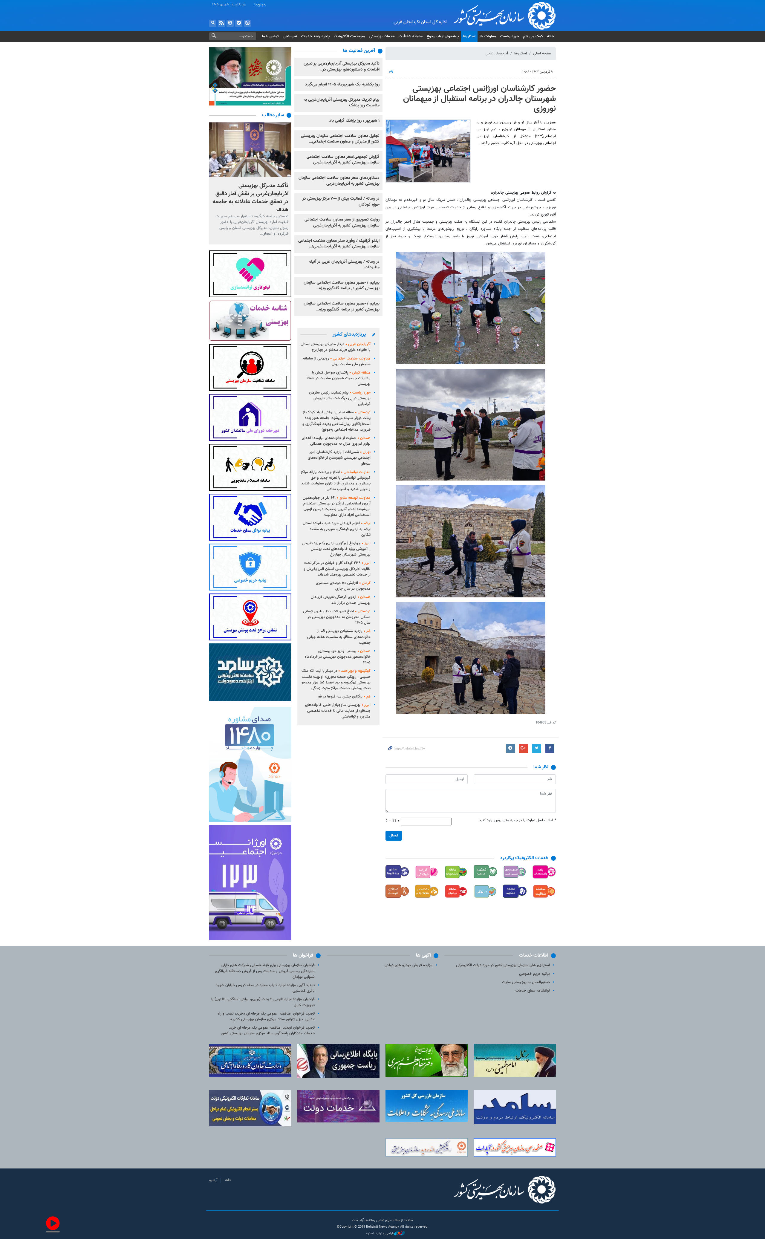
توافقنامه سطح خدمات (532, 991)
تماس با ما (270, 36)
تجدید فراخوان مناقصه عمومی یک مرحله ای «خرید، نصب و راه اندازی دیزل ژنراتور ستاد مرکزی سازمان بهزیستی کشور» (266, 1016)
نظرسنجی (290, 36)
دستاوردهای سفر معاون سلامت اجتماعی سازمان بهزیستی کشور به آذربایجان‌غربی (339, 181)
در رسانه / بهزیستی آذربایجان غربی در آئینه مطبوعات (344, 264)
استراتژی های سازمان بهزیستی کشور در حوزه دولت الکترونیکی (503, 965)
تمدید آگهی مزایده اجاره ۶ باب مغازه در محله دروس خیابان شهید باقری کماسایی (265, 988)
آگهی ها (423, 955)
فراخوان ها (303, 955)
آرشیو (213, 1180)
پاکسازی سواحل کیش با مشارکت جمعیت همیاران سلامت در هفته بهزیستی (339, 378)
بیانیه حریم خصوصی (534, 974)
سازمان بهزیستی (500, 15)
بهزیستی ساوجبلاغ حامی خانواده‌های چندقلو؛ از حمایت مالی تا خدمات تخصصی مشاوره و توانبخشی (338, 710)
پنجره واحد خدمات (315, 36)
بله (238, 23)
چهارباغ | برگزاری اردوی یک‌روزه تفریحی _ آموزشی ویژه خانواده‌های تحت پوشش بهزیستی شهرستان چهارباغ (336, 549)
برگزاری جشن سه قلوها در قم (344, 697)
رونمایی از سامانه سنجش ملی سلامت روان (337, 361)
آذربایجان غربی (497, 53)
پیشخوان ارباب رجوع (443, 36)
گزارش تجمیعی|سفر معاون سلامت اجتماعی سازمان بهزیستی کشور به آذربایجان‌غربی (343, 160)
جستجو (212, 23)
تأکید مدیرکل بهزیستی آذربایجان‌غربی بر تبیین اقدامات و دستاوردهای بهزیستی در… (342, 66)
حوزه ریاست (509, 36)
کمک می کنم (533, 36)
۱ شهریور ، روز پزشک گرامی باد (354, 120)
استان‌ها (469, 36)
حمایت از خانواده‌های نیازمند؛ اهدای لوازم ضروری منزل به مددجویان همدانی (336, 441)
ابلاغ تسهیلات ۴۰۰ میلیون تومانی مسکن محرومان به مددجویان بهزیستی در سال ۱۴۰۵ (337, 617)
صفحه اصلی (542, 53)
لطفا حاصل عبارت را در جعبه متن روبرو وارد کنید (517, 820)
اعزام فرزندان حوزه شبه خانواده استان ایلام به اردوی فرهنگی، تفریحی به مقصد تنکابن (337, 529)
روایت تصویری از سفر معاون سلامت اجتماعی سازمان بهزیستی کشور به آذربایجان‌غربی (342, 222)
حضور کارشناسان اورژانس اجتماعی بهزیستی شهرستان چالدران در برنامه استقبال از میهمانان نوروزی (479, 98)
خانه (550, 36)
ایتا (247, 23)
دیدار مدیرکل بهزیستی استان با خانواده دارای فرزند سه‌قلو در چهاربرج (336, 347)
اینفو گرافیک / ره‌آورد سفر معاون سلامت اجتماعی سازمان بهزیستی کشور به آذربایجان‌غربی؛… (339, 244)
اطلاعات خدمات (533, 955)
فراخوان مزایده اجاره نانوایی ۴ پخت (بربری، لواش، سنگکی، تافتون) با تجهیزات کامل (263, 1002)
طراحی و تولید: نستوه (380, 1233)
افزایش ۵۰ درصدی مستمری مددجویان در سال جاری (343, 586)
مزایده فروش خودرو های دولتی (408, 965)
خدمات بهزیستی (381, 36)
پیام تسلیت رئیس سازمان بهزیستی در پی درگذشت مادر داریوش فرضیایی (340, 398)
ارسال (393, 836)
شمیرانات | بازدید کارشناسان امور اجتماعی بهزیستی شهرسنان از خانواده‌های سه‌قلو (339, 457)
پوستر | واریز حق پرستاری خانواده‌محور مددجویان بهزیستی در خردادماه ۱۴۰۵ (338, 657)
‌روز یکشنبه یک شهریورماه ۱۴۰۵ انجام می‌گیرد (342, 84)
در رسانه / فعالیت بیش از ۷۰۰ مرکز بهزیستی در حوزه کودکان (341, 201)
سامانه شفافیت (411, 36)
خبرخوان (221, 23)
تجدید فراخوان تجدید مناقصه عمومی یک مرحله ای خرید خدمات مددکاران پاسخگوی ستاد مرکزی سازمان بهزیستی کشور (268, 1030)
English (259, 5)
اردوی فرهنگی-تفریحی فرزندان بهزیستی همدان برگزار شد (341, 600)
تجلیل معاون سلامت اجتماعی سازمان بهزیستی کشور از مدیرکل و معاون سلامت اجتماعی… (340, 139)
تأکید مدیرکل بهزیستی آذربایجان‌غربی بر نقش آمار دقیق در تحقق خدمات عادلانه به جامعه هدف (250, 197)
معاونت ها (488, 36)
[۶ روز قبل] (250, 149)
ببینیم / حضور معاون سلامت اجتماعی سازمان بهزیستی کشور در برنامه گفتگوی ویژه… (342, 285)
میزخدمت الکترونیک (349, 36)
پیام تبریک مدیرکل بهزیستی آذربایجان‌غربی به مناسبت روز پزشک (342, 103)
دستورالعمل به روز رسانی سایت (526, 982)
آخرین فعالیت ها (359, 51)
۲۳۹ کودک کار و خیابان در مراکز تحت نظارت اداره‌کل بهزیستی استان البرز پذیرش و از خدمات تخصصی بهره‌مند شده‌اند (337, 568)
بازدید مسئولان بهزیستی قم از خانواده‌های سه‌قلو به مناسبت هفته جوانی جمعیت (339, 636)
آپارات (230, 23)
